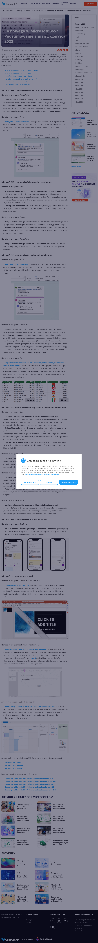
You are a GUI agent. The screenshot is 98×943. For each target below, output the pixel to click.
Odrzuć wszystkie (30, 482)
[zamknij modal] (79, 456)
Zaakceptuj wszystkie (69, 482)
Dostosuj (49, 482)
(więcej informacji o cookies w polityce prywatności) (42, 474)
